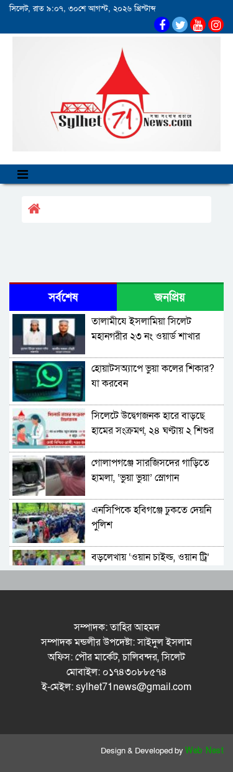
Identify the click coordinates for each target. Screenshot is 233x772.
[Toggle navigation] (22, 174)
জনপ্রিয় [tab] (170, 297)
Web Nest (204, 750)
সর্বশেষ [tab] (63, 297)
